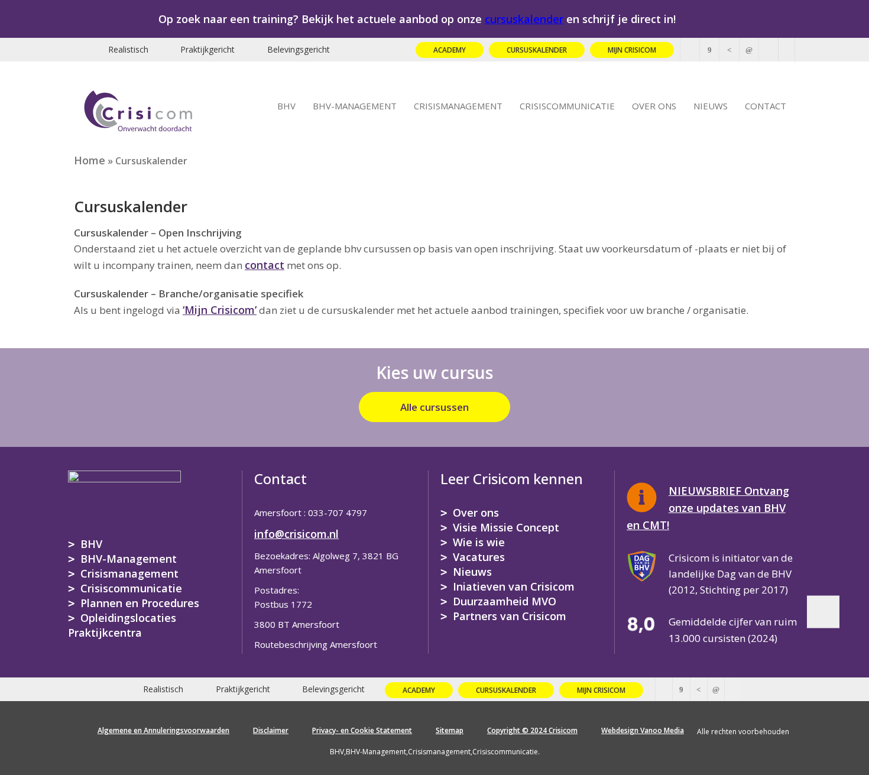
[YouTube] (768, 49)
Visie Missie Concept (506, 527)
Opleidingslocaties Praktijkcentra (122, 625)
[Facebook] (709, 49)
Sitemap (449, 730)
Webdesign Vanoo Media (642, 730)
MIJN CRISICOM (632, 50)
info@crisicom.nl (296, 534)
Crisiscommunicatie (131, 588)
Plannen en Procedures (139, 603)
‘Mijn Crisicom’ (220, 310)
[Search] (787, 49)
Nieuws (472, 572)
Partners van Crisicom (509, 616)
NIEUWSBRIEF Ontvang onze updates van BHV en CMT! (708, 508)
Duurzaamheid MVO (504, 601)
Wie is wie (479, 542)
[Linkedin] (749, 49)
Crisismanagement (129, 573)
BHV (91, 544)
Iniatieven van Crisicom (514, 586)
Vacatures (479, 557)
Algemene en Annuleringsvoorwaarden (163, 730)
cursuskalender (524, 19)
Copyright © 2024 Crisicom (532, 730)
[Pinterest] (729, 49)
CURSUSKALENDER (537, 50)
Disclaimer (270, 730)
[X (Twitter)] (690, 49)
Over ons (476, 512)
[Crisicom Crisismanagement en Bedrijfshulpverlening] (138, 108)
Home (89, 160)
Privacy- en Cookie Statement (362, 730)
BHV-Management (128, 559)
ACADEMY (449, 50)
